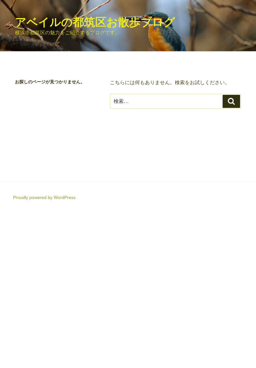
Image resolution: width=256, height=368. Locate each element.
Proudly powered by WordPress (44, 197)
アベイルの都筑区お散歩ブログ (95, 22)
